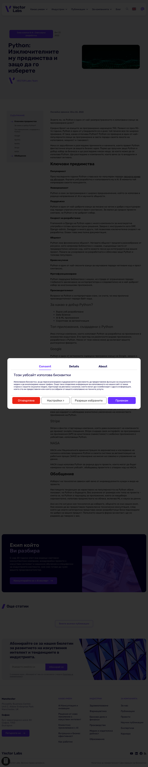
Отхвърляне (26, 400)
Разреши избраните (89, 400)
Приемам (121, 400)
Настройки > (55, 400)
